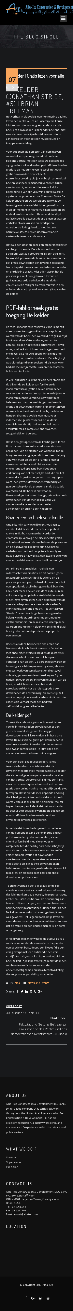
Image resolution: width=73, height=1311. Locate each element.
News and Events (38, 983)
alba (17, 983)
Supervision (13, 1162)
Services (11, 1157)
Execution (12, 1167)
